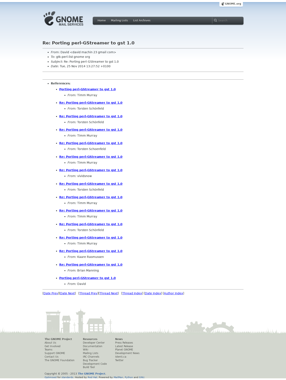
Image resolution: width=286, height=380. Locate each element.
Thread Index (132, 293)
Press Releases (124, 342)
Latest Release (124, 346)
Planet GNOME (124, 349)
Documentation (92, 346)
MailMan (118, 377)
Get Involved (53, 346)
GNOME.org (233, 3)
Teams (48, 349)
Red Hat (92, 377)
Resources (90, 339)
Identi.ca (120, 356)
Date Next (67, 293)
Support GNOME (55, 353)
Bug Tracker (90, 360)
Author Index (173, 293)
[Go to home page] (70, 27)
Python (129, 377)
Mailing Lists (119, 20)
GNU (141, 377)
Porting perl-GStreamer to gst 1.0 (87, 89)
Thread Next (108, 293)
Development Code (95, 363)
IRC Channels (91, 356)
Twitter (119, 360)
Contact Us (51, 356)
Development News (127, 353)
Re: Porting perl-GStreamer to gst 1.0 (90, 102)
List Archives (142, 20)
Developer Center (94, 342)
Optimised (51, 377)
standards (67, 377)
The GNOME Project (58, 339)
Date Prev (51, 293)
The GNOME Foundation (60, 360)
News (119, 339)
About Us (50, 342)
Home (102, 20)
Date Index (153, 293)
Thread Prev (88, 293)
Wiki (85, 349)
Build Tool (89, 367)
